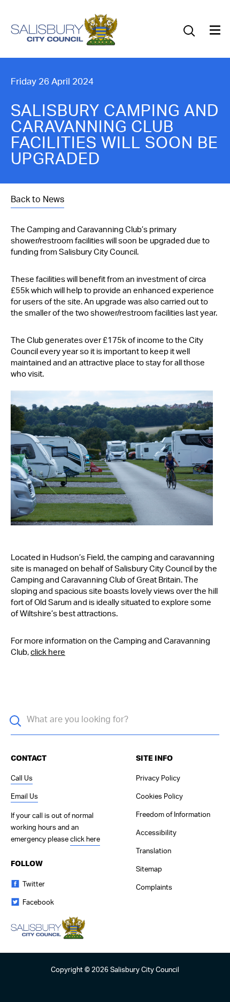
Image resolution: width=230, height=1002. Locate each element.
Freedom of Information (173, 815)
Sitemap (149, 869)
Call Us (22, 778)
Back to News (37, 199)
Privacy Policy (158, 778)
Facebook (38, 902)
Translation (153, 851)
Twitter (33, 884)
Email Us (24, 796)
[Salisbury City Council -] (64, 44)
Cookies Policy (159, 796)
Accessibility (156, 833)
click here (47, 652)
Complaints (154, 887)
